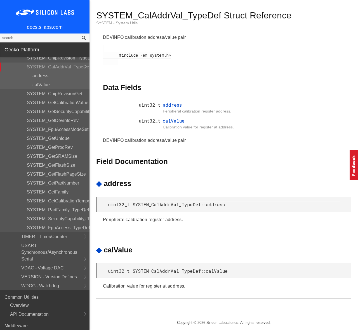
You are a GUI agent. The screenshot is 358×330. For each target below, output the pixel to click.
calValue (41, 84)
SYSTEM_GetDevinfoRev (53, 120)
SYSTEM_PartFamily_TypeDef (58, 209)
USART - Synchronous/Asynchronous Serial (49, 252)
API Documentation (29, 314)
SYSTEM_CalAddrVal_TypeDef (58, 66)
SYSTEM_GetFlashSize (51, 165)
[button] (354, 165)
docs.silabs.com (45, 27)
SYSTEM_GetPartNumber (53, 183)
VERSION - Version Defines (49, 276)
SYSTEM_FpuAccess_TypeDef (58, 227)
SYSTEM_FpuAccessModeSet (57, 129)
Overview (19, 305)
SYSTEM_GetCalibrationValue (57, 102)
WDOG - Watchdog (40, 285)
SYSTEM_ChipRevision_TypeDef (58, 58)
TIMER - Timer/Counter (44, 236)
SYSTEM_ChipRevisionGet (54, 93)
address (40, 75)
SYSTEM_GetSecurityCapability (58, 111)
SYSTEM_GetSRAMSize (52, 156)
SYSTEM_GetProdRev (50, 147)
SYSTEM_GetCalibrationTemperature (58, 201)
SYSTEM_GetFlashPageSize (56, 174)
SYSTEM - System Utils (117, 23)
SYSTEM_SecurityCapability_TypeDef (58, 218)
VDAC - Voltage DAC (42, 268)
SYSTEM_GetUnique (48, 138)
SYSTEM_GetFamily (48, 192)
